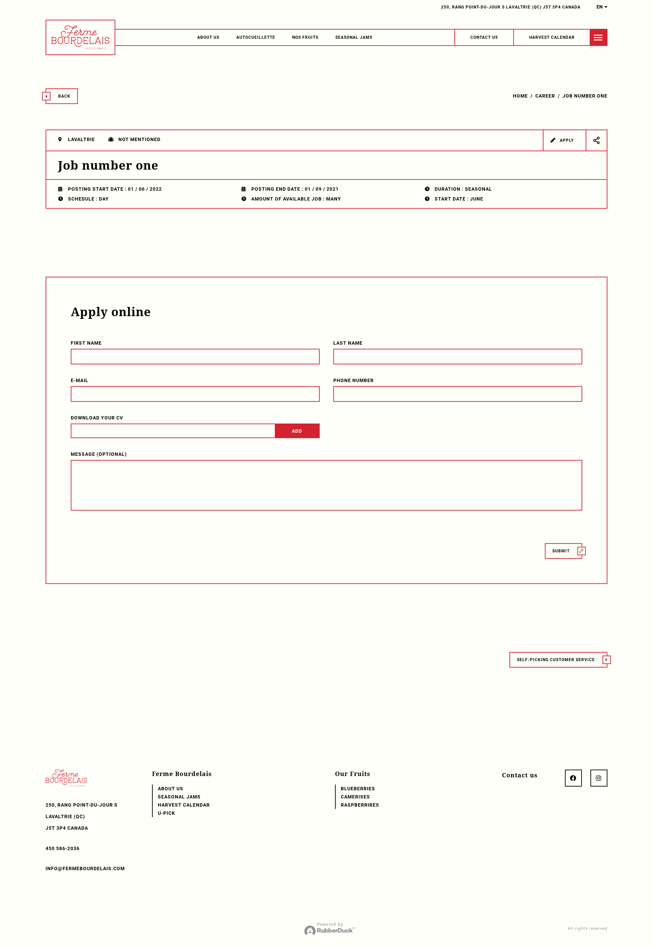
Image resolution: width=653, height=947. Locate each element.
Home (520, 96)
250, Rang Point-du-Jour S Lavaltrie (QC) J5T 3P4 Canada (511, 7)
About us (208, 37)
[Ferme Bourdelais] (80, 37)
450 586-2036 (63, 848)
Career (545, 96)
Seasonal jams (353, 37)
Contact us (520, 775)
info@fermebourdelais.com (85, 868)
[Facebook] (573, 778)
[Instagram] (598, 778)
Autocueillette (255, 37)
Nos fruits (305, 37)
